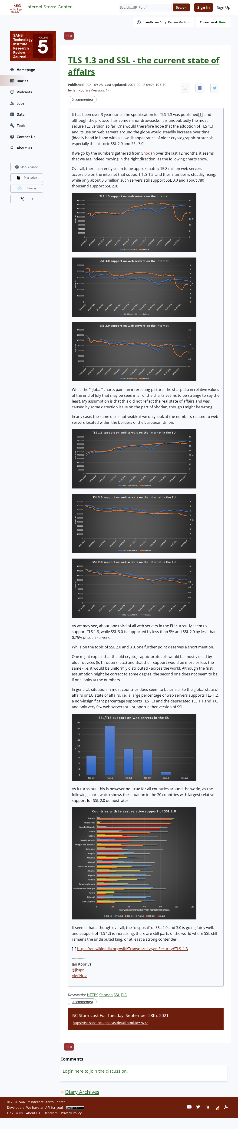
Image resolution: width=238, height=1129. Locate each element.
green (223, 22)
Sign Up (223, 7)
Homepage (26, 69)
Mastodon (30, 178)
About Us (24, 147)
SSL (117, 994)
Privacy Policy (71, 1113)
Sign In (203, 7)
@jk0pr (78, 970)
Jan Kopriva (81, 90)
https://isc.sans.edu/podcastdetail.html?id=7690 (110, 1023)
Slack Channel (29, 167)
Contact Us (26, 136)
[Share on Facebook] (199, 88)
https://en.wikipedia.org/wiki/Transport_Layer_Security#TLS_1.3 (132, 948)
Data (21, 114)
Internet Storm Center (49, 7)
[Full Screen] (185, 88)
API (47, 1107)
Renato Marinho (179, 22)
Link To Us (15, 1113)
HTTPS (92, 994)
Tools (21, 125)
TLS (124, 994)
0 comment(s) (82, 99)
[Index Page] (15, 7)
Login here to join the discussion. (95, 1071)
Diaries (22, 80)
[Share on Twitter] (214, 88)
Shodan (148, 153)
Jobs (20, 103)
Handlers (50, 1113)
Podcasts (24, 92)
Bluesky (31, 188)
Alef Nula (79, 975)
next (69, 36)
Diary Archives (82, 1091)
